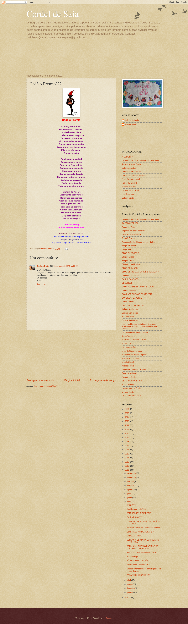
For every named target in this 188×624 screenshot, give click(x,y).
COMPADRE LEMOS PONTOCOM (137, 294)
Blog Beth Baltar (129, 246)
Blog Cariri (126, 249)
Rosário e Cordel (129, 377)
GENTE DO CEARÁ (130, 190)
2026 (127, 409)
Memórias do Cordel (130, 358)
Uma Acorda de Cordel (131, 388)
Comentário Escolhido (131, 172)
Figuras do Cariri (129, 187)
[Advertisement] (71, 354)
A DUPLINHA (127, 157)
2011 (127, 470)
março (130, 584)
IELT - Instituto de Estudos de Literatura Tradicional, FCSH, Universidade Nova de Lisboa (139, 326)
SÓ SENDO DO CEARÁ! (137, 560)
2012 (127, 466)
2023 (127, 421)
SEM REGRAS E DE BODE (139, 513)
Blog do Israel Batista (131, 264)
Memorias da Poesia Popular (134, 355)
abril (129, 580)
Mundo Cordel (128, 362)
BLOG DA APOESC (130, 253)
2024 (127, 417)
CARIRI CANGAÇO (130, 279)
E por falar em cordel (131, 179)
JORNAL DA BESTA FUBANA (135, 340)
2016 (127, 450)
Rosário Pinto (43, 266)
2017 (127, 445)
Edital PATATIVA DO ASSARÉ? (140, 532)
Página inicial (72, 380)
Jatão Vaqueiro (128, 336)
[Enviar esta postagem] (66, 249)
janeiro (130, 592)
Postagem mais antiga (103, 380)
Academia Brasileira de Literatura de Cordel (140, 160)
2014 (127, 458)
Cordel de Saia (52, 13)
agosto (130, 489)
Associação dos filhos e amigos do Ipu (138, 242)
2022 (127, 425)
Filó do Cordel (128, 316)
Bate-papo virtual (129, 168)
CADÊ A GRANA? (134, 536)
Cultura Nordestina (130, 309)
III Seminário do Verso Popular (135, 332)
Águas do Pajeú (128, 227)
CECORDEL (127, 283)
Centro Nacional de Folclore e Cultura (138, 287)
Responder (41, 284)
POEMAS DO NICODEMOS (134, 370)
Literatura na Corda (130, 347)
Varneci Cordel (128, 392)
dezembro (131, 473)
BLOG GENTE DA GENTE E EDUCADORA (140, 272)
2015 (127, 454)
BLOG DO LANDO (130, 268)
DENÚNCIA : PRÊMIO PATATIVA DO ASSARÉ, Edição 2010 (142, 547)
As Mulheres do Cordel (131, 164)
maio (129, 502)
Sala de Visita (128, 198)
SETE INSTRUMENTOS (132, 381)
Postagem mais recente (40, 380)
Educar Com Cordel (130, 313)
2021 (127, 429)
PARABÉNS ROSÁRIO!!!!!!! (139, 575)
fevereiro (131, 588)
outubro (130, 481)
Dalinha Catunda (132, 120)
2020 (127, 433)
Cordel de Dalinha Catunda (133, 175)
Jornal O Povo (128, 343)
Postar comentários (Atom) (45, 386)
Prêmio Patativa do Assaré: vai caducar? (144, 528)
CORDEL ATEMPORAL (132, 298)
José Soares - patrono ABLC (139, 565)
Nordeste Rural (128, 366)
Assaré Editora (128, 238)
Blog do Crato (128, 261)
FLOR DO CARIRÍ (129, 183)
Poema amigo (132, 557)
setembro (131, 485)
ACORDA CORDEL (130, 223)
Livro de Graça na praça (132, 351)
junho (129, 498)
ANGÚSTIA (131, 505)
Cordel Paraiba (128, 302)
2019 (127, 437)
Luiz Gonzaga (128, 194)
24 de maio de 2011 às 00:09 (65, 266)
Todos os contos (129, 384)
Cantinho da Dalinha (130, 276)
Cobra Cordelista (129, 290)
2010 (127, 597)
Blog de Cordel (128, 257)
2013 (127, 462)
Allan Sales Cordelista (131, 234)
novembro (131, 477)
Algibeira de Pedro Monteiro (133, 231)
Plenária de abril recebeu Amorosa (141, 552)
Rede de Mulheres (129, 373)
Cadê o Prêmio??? (134, 517)
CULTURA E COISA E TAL (133, 305)
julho (129, 494)
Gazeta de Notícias (130, 320)
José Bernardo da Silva (136, 509)
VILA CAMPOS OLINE (131, 396)
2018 (127, 442)
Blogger (109, 618)
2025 (127, 413)
